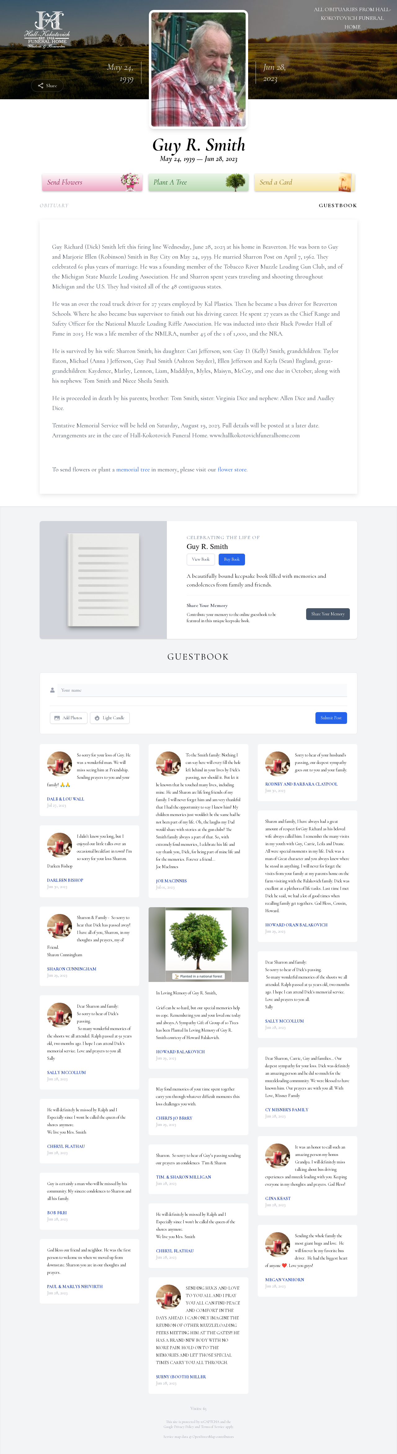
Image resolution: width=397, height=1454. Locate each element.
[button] (198, 944)
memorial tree (133, 469)
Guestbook (338, 205)
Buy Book (232, 559)
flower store (232, 469)
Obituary (54, 205)
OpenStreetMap (204, 1436)
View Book (201, 559)
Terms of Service (213, 1427)
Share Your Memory (328, 614)
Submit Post (331, 717)
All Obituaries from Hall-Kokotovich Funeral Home (352, 18)
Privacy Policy (184, 1427)
